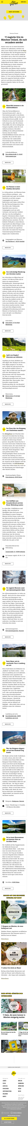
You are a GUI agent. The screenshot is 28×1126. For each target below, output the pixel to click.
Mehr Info (8, 162)
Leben (4, 1081)
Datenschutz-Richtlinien (15, 1108)
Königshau (8, 434)
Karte (4, 1096)
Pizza (24, 50)
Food (4, 1083)
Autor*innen (21, 1095)
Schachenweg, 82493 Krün (14, 477)
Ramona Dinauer (14, 33)
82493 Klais (16, 882)
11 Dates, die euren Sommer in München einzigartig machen (14, 1016)
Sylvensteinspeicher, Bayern (15, 631)
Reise (19, 1091)
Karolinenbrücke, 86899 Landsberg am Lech (13, 717)
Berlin (20, 1081)
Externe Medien (17, 1113)
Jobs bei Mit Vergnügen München (21, 1098)
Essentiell (6, 1113)
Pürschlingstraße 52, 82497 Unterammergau (14, 155)
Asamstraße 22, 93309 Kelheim (15, 552)
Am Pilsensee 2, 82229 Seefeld (15, 241)
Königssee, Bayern (18, 801)
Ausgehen (6, 1088)
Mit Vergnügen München (14, 3)
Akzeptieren (7, 1122)
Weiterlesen (5, 939)
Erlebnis (5, 1094)
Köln (19, 1088)
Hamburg (21, 1083)
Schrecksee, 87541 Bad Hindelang (13, 324)
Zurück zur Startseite (14, 1067)
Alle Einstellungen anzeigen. (14, 1115)
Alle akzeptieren (9, 1118)
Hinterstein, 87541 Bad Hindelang (13, 397)
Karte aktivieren (14, 12)
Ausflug (5, 1086)
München (21, 1086)
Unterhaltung (7, 1091)
